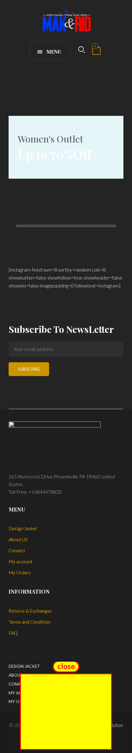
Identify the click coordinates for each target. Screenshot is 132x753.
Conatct (17, 550)
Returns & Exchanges (30, 611)
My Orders (20, 572)
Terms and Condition (29, 622)
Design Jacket (23, 528)
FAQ (13, 633)
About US (18, 539)
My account (21, 561)
